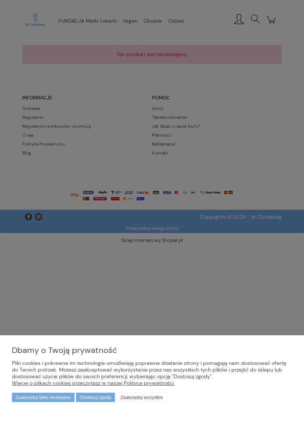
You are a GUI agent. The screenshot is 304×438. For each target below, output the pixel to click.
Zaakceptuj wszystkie (141, 397)
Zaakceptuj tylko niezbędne (43, 397)
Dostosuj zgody (95, 397)
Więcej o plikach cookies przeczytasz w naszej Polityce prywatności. (93, 383)
